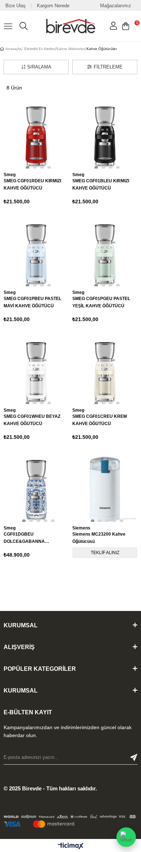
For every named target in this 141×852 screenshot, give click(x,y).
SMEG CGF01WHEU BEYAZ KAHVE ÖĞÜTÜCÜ (32, 420)
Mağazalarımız (115, 5)
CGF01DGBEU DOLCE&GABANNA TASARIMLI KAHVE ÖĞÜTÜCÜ (35, 538)
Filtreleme (108, 67)
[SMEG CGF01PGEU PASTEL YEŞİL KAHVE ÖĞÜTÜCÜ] (104, 253)
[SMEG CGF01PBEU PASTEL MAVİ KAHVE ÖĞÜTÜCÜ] (36, 253)
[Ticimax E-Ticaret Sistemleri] (71, 846)
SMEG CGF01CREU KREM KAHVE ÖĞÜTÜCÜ (99, 420)
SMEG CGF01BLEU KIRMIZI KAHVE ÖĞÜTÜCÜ (100, 184)
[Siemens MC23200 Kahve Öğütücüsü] (104, 489)
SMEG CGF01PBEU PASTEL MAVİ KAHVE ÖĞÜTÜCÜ (32, 302)
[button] (25, 166)
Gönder (133, 757)
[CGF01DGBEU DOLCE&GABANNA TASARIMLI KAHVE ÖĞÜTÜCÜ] (36, 489)
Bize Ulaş (15, 5)
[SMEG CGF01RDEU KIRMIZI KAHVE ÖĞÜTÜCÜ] (36, 136)
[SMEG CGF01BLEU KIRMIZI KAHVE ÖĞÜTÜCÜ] (104, 136)
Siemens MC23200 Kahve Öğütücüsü (98, 538)
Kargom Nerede (53, 5)
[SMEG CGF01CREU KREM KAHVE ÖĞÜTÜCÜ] (104, 371)
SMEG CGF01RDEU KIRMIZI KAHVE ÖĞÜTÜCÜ (32, 184)
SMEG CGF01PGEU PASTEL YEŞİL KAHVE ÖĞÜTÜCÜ (101, 302)
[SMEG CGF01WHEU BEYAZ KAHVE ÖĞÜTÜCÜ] (36, 371)
